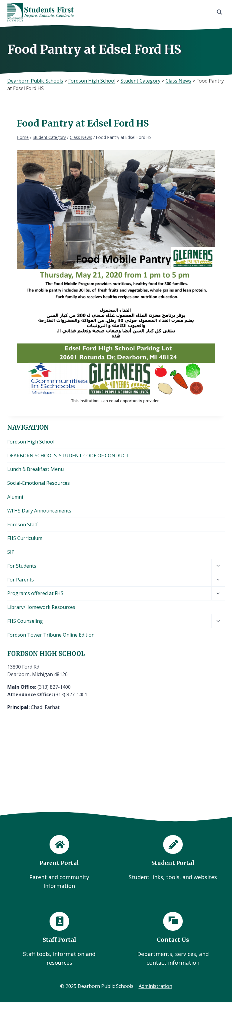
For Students (21, 565)
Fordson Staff (22, 524)
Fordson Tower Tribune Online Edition (51, 634)
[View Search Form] (219, 12)
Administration (155, 986)
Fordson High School (30, 441)
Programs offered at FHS (35, 593)
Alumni (15, 496)
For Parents (20, 579)
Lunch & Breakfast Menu (35, 469)
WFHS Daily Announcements (39, 510)
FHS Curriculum (24, 538)
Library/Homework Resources (41, 607)
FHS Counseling (25, 621)
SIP (10, 552)
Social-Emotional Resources (38, 483)
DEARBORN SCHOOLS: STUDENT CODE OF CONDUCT (68, 455)
